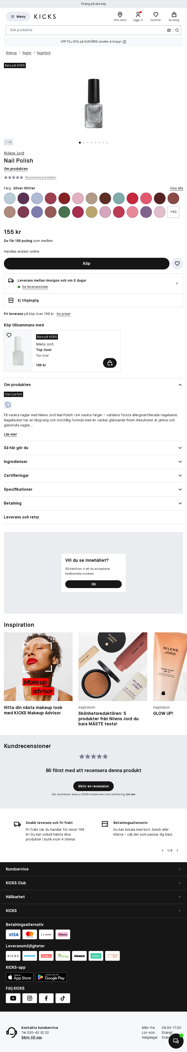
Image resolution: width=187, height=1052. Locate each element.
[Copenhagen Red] (132, 198)
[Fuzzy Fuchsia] (78, 212)
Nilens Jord (14, 153)
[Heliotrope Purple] (146, 212)
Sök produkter (21, 30)
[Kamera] (169, 30)
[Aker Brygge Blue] (10, 198)
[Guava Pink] (132, 212)
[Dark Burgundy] (160, 198)
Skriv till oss (31, 1037)
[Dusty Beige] (10, 212)
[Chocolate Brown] (105, 198)
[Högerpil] (177, 679)
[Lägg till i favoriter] (177, 263)
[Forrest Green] (64, 212)
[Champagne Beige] (91, 198)
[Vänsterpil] (162, 850)
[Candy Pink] (78, 198)
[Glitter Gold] (91, 212)
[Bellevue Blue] (37, 198)
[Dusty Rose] (50, 212)
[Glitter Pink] (105, 212)
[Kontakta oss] (176, 1041)
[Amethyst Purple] (23, 198)
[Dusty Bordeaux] (23, 212)
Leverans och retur (21, 517)
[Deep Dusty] (173, 198)
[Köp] (110, 363)
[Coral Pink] (146, 198)
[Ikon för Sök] (177, 30)
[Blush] (50, 198)
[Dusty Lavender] (37, 212)
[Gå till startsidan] (45, 16)
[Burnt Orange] (64, 198)
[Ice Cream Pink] (160, 212)
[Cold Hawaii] (119, 198)
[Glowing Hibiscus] (119, 212)
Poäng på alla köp (93, 4)
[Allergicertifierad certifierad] (8, 405)
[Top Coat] (62, 351)
